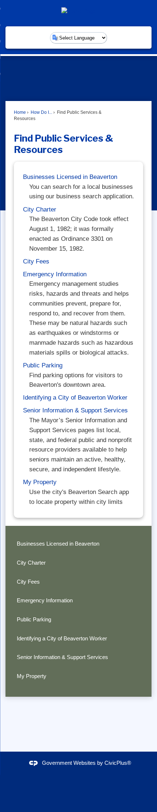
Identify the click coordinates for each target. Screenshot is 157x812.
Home (20, 112)
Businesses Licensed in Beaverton (70, 176)
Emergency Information (55, 274)
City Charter (39, 209)
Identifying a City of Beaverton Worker (75, 397)
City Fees (36, 261)
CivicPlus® (117, 763)
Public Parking (42, 365)
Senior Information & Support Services (75, 410)
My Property (40, 482)
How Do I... (41, 112)
